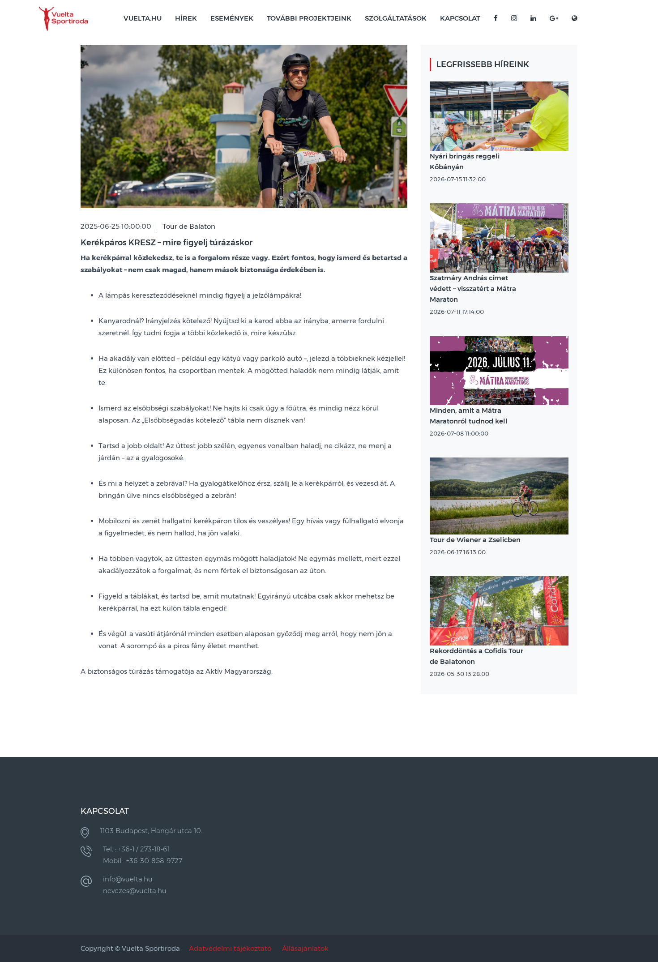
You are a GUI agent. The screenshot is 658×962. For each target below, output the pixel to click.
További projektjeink (309, 18)
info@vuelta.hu (128, 879)
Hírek (186, 18)
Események (231, 18)
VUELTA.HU (143, 18)
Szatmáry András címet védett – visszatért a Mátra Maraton (473, 289)
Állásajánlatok (305, 948)
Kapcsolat (460, 18)
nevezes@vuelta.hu (135, 890)
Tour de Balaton (188, 226)
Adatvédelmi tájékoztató (230, 948)
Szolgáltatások (396, 18)
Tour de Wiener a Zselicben (475, 539)
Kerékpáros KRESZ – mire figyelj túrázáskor (166, 243)
